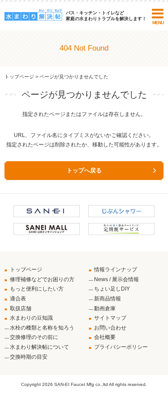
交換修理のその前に (34, 337)
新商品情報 (107, 299)
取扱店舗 (20, 308)
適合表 (18, 299)
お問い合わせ (110, 328)
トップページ (19, 76)
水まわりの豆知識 (31, 318)
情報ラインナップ (115, 269)
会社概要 (105, 337)
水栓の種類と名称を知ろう (42, 328)
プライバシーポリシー (121, 347)
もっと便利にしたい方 (37, 289)
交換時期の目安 (28, 357)
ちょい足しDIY (112, 289)
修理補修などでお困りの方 (42, 279)
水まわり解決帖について (39, 347)
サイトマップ (110, 318)
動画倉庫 (105, 308)
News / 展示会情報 (116, 279)
